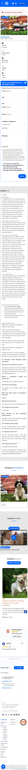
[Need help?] (3, 766)
